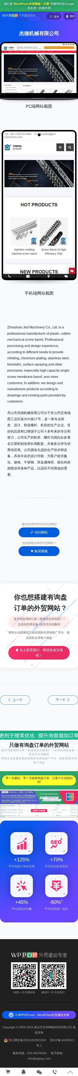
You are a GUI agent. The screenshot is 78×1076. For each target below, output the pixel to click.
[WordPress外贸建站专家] (18, 15)
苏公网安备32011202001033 (27, 1040)
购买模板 (41, 551)
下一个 (61, 700)
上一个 (17, 700)
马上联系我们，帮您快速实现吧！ (41, 652)
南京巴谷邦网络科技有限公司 (53, 1027)
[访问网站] (39, 67)
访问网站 (41, 532)
